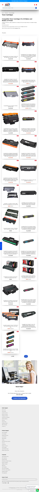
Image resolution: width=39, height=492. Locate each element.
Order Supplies (4, 447)
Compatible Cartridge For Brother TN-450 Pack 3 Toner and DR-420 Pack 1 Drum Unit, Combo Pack (10, 318)
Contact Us (16, 28)
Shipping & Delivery (5, 415)
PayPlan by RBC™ (5, 423)
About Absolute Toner (5, 456)
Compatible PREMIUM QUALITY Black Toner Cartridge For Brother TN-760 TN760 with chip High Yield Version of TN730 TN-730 (28, 73)
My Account (4, 409)
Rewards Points (4, 459)
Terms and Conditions (5, 468)
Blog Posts (3, 465)
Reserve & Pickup (5, 414)
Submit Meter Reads (5, 448)
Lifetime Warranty (4, 418)
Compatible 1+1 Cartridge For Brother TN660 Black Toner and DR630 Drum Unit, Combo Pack (10, 195)
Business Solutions (5, 462)
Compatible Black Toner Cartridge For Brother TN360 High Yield (10, 97)
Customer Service (5, 412)
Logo (7, 4)
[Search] (36, 8)
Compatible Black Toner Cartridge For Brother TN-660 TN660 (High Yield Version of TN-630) (10, 48)
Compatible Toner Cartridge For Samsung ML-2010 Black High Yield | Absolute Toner (10, 269)
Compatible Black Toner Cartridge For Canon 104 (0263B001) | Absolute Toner (28, 172)
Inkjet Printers (4, 438)
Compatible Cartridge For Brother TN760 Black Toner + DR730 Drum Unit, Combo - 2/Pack (10, 220)
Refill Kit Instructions (5, 435)
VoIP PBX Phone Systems (6, 441)
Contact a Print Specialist (19, 398)
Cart (36, 4)
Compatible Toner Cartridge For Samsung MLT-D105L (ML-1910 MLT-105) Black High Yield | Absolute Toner (10, 293)
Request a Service (5, 445)
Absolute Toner (13, 487)
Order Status (4, 411)
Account (34, 4)
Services (3, 442)
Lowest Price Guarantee (5, 417)
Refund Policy (4, 421)
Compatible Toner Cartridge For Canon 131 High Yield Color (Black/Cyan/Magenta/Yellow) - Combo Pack (10, 342)
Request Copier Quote (5, 450)
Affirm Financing (4, 424)
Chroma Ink (4, 444)
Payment (3, 420)
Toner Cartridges (4, 432)
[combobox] (19, 8)
